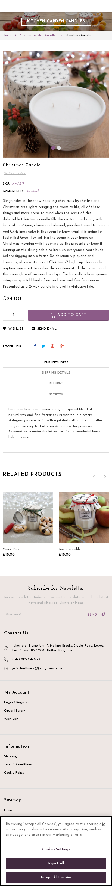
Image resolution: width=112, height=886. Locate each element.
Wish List (11, 719)
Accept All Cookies (56, 877)
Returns (56, 383)
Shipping (10, 756)
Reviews (56, 394)
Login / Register (16, 702)
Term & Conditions (18, 764)
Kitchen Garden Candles (56, 21)
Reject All (56, 863)
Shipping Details (56, 372)
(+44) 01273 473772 (26, 659)
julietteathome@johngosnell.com (37, 668)
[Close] (103, 825)
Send (93, 615)
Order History (14, 710)
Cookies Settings (56, 849)
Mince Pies (11, 549)
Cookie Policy (14, 772)
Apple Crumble (70, 549)
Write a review (15, 173)
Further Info (56, 362)
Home (8, 810)
